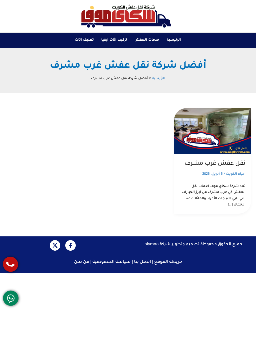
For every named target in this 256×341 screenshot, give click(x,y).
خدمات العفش (146, 40)
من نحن (81, 262)
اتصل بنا (142, 262)
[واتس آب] (11, 298)
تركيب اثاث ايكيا (114, 40)
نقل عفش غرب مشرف (215, 164)
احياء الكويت (236, 174)
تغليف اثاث (84, 40)
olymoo (151, 244)
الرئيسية (174, 40)
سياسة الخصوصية (111, 262)
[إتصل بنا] (10, 264)
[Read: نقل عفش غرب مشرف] (212, 131)
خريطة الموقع (168, 262)
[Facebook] (70, 245)
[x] (55, 245)
